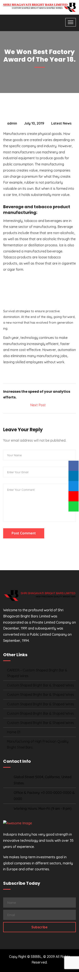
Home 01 (13, 732)
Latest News (61, 123)
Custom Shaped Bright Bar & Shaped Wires (40, 685)
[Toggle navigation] (70, 22)
